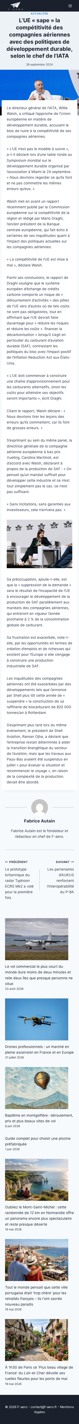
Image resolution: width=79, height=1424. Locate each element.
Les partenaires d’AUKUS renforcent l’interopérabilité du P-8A (60, 877)
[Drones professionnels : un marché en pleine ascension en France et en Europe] (39, 1019)
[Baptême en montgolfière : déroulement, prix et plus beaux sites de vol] (39, 1088)
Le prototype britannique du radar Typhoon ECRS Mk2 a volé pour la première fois (19, 880)
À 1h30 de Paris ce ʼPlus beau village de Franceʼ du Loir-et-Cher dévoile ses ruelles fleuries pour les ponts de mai (39, 1373)
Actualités (39, 13)
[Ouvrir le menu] (70, 6)
